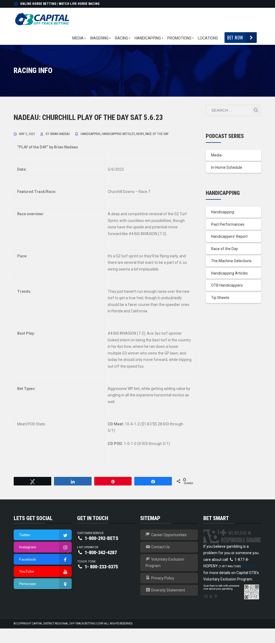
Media (216, 155)
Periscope (27, 584)
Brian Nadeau (60, 134)
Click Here (250, 566)
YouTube (26, 571)
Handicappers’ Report (229, 236)
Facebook (27, 559)
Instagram (27, 547)
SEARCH (256, 110)
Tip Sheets (220, 297)
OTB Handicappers (227, 285)
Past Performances (227, 224)
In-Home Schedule (226, 167)
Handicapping (90, 134)
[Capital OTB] (43, 19)
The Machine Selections (231, 261)
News (140, 134)
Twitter (24, 535)
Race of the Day (157, 134)
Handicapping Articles (118, 134)
